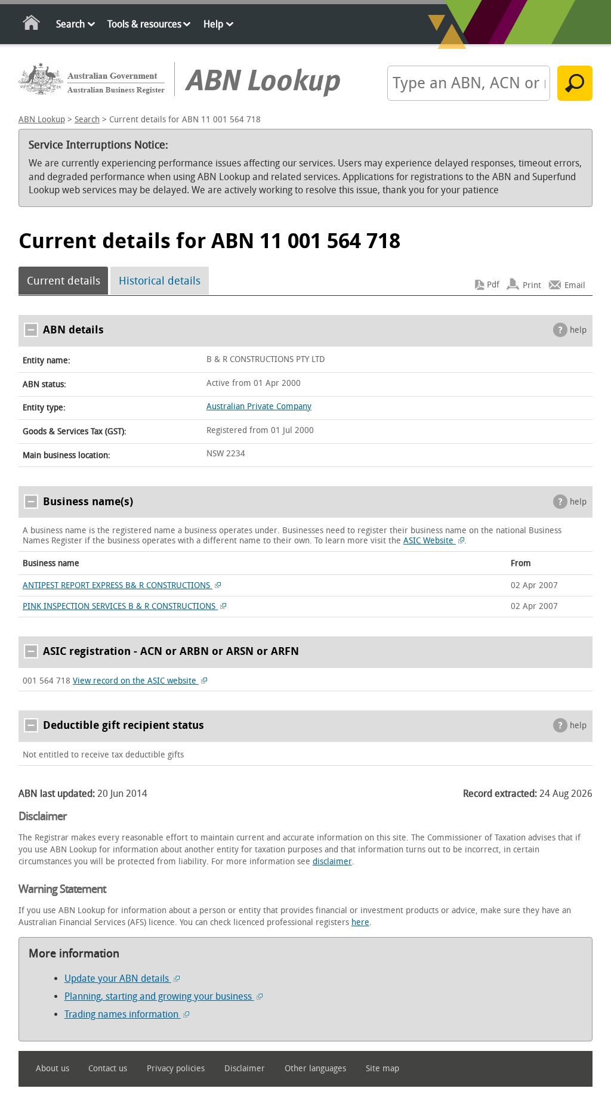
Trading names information (122, 1014)
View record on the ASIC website (136, 681)
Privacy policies (176, 1068)
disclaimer (332, 862)
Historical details (159, 280)
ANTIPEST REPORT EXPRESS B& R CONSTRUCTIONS (117, 585)
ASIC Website (429, 541)
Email (574, 285)
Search (70, 24)
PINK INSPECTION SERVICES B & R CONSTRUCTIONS (120, 606)
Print (532, 285)
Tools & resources (144, 24)
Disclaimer (244, 1068)
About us (52, 1068)
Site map (382, 1068)
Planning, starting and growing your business (159, 996)
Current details (63, 280)
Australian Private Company (258, 406)
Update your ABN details (117, 978)
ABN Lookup (41, 120)
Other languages (315, 1068)
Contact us (107, 1068)
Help (213, 24)
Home (31, 25)
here (360, 922)
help (578, 330)
